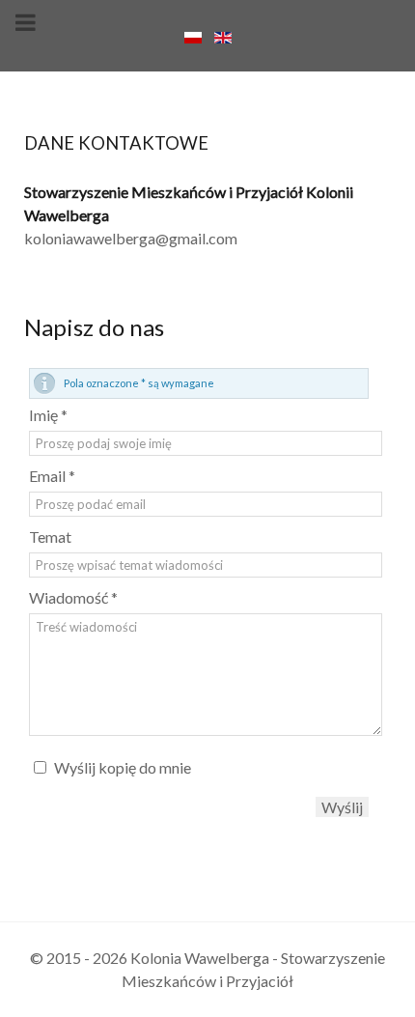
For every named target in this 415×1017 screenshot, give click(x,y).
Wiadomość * (73, 597)
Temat (50, 536)
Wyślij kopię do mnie (122, 767)
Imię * (48, 415)
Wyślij (342, 807)
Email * (52, 475)
